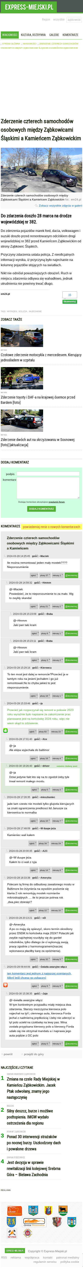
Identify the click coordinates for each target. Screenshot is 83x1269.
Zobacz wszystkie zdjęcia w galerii (60, 205)
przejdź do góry (34, 1054)
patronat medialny (67, 1257)
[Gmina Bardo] (45, 1215)
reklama (16, 1257)
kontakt (47, 1257)
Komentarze (70, 35)
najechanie (35, 311)
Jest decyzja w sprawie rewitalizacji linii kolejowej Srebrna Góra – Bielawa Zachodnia (33, 1168)
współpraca (32, 1257)
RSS (4, 1257)
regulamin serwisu (45, 1261)
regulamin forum (57, 502)
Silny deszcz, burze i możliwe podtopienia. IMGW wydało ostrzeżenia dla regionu (30, 1117)
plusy (44, 575)
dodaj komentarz (41, 508)
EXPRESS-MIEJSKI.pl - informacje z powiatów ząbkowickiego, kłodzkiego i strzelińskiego (29, 6)
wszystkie (59, 19)
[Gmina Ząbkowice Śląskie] (30, 1215)
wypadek (12, 311)
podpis (10, 474)
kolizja (23, 311)
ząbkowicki (74, 19)
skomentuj (72, 575)
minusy (57, 575)
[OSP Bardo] (24, 1237)
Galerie (54, 35)
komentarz (9, 479)
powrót (8, 1054)
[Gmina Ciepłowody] (60, 1215)
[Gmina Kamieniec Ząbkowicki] (8, 1226)
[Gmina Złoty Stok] (53, 1226)
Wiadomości (9, 35)
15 (69, 294)
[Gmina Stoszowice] (31, 1226)
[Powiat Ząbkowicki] (11, 1215)
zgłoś (33, 575)
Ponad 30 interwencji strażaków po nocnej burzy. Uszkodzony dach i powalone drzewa (34, 1142)
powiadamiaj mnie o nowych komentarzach (51, 527)
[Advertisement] (41, 84)
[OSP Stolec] (9, 1238)
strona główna (11, 44)
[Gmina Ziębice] (68, 1226)
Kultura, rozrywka (33, 35)
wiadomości (29, 44)
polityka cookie (69, 1261)
